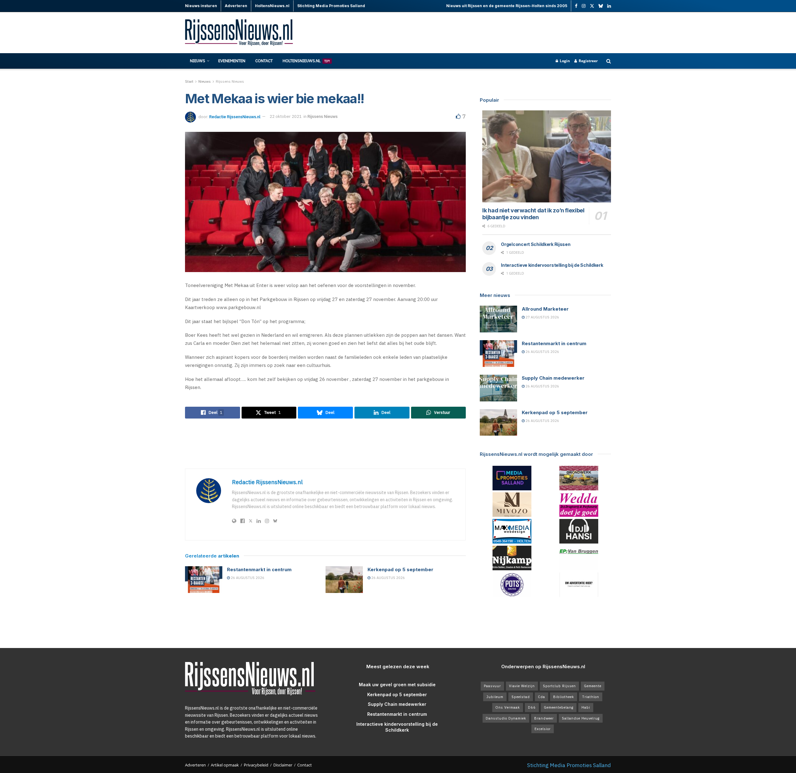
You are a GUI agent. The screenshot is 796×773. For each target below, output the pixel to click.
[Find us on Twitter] (592, 6)
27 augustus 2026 (542, 317)
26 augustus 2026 (247, 578)
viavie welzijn (522, 686)
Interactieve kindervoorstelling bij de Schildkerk (552, 265)
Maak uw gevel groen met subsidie (397, 684)
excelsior (543, 729)
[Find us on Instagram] (583, 6)
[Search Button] (608, 61)
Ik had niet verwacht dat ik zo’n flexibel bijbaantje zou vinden (533, 214)
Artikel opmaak (225, 765)
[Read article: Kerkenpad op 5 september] (344, 579)
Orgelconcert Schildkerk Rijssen (535, 244)
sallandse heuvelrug (580, 718)
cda (541, 697)
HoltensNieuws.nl (306, 60)
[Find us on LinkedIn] (609, 6)
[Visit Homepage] (239, 32)
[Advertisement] (498, 33)
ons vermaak (507, 707)
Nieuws (197, 60)
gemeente (592, 686)
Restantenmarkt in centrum (259, 569)
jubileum (494, 697)
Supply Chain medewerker (553, 378)
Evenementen (231, 60)
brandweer (544, 718)
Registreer (588, 60)
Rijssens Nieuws (230, 81)
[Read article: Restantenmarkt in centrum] (203, 579)
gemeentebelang (558, 707)
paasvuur (492, 686)
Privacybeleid (256, 765)
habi (585, 707)
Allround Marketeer (545, 309)
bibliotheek (563, 697)
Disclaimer (282, 765)
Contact (264, 60)
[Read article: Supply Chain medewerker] (498, 388)
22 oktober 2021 (286, 116)
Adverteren (195, 765)
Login (564, 60)
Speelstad (520, 697)
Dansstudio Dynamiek (506, 718)
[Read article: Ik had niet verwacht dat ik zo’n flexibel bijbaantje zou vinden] (546, 156)
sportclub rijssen (559, 686)
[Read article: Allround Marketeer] (498, 319)
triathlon (590, 697)
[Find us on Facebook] (576, 6)
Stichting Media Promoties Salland (569, 765)
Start (189, 81)
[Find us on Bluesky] (601, 6)
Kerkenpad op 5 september (400, 569)
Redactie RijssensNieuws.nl (234, 116)
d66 (532, 707)
